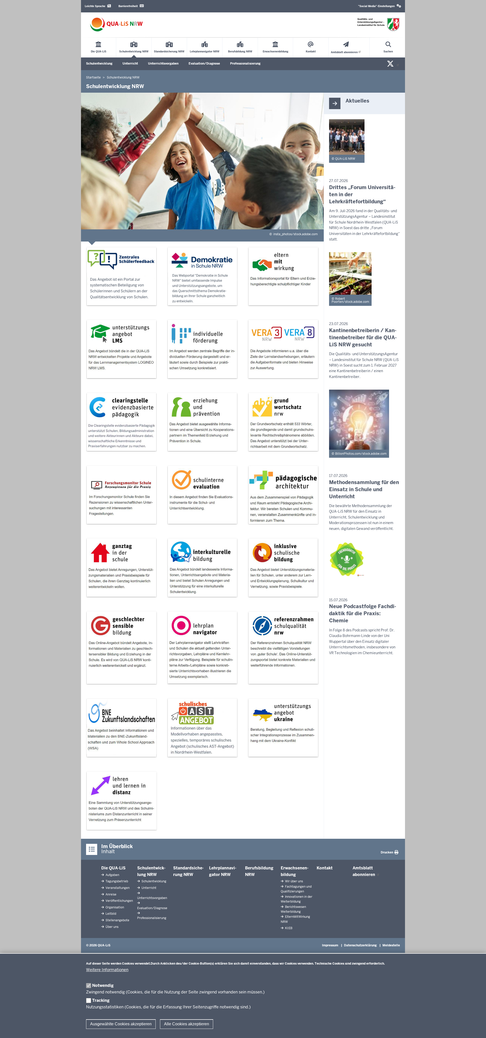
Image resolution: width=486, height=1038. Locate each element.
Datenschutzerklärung (360, 945)
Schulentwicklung (99, 64)
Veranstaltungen (117, 888)
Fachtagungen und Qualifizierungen (296, 889)
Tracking (101, 1000)
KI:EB (288, 928)
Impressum (330, 945)
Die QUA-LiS (113, 868)
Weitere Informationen (107, 969)
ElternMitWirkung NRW (295, 919)
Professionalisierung (245, 64)
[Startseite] (116, 24)
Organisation (114, 907)
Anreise (110, 894)
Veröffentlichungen (119, 901)
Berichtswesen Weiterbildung (293, 909)
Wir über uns (293, 881)
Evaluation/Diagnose (204, 64)
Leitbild (110, 914)
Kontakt (325, 868)
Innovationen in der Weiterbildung (296, 899)
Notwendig (103, 985)
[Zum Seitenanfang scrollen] (476, 1028)
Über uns (111, 927)
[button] (379, 6)
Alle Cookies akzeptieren (186, 1024)
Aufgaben (112, 875)
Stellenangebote (117, 920)
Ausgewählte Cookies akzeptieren (121, 1024)
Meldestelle (391, 945)
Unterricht (130, 64)
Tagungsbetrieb (116, 881)
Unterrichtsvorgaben (163, 64)
